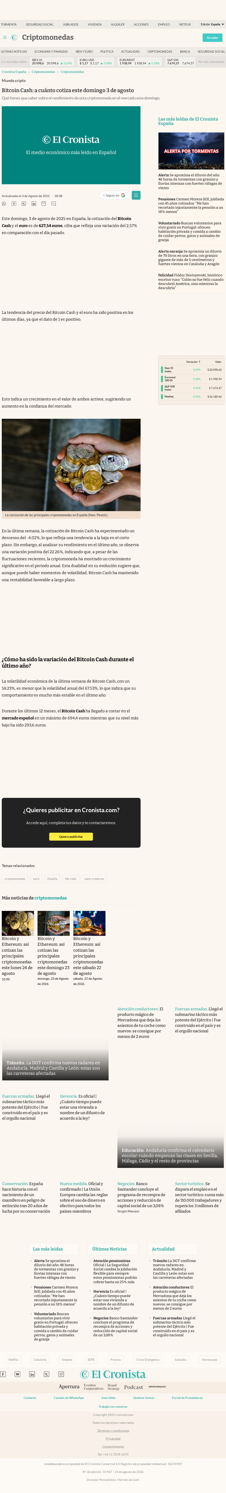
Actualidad (130, 51)
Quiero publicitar (76, 836)
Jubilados (70, 24)
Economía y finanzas (51, 51)
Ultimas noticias (14, 51)
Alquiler (117, 24)
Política (106, 51)
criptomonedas (72, 72)
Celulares (40, 1359)
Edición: (210, 24)
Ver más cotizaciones (211, 61)
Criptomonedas (159, 51)
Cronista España (14, 72)
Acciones (141, 24)
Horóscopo (209, 1359)
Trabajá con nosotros (113, 1406)
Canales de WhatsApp (69, 1398)
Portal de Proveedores (187, 1398)
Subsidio (180, 1359)
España (52, 879)
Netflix (185, 24)
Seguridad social (39, 24)
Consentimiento (113, 1446)
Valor (218, 361)
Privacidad (113, 1438)
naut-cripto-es (94, 879)
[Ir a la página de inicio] (14, 37)
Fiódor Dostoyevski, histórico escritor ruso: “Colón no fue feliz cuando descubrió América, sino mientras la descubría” (191, 281)
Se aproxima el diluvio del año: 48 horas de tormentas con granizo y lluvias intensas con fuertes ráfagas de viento (190, 181)
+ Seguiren (116, 196)
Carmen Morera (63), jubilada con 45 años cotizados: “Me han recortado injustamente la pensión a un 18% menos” (191, 205)
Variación (192, 361)
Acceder (212, 37)
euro (36, 879)
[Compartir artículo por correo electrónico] (43, 204)
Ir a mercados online (14, 61)
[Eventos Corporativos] (93, 1387)
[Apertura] (69, 1387)
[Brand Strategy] (114, 1387)
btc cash (70, 879)
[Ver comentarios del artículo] (53, 204)
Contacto (30, 1398)
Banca (185, 51)
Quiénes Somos (143, 1398)
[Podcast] (133, 1387)
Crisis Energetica (147, 1359)
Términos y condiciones (113, 1430)
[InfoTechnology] (157, 1387)
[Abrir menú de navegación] (5, 37)
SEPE (91, 1359)
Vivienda (95, 24)
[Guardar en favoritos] (136, 195)
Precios (115, 1359)
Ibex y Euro (84, 51)
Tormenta (9, 24)
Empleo (164, 24)
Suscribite (108, 1398)
